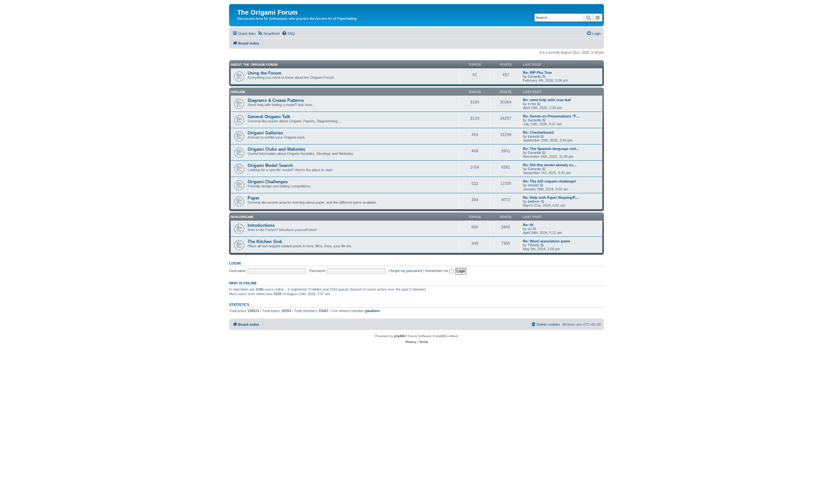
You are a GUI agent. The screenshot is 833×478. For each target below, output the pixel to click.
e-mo (532, 104)
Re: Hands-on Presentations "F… (551, 116)
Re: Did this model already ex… (550, 165)
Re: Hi (528, 225)
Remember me (437, 271)
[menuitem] (268, 33)
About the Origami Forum (254, 64)
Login (235, 263)
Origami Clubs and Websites (276, 149)
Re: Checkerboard (538, 132)
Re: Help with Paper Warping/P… (551, 197)
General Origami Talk (269, 116)
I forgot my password (405, 271)
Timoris (533, 245)
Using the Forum (264, 73)
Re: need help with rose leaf (547, 100)
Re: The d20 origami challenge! (549, 181)
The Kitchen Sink (265, 241)
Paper (253, 198)
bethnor (534, 201)
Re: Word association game (546, 241)
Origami (238, 92)
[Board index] (241, 5)
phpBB (399, 336)
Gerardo (534, 76)
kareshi (533, 136)
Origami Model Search (270, 165)
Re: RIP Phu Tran (537, 73)
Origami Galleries (265, 132)
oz (530, 229)
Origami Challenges (268, 181)
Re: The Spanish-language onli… (551, 149)
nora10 (533, 185)
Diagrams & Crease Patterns (276, 100)
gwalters (372, 311)
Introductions (261, 225)
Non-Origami (242, 217)
